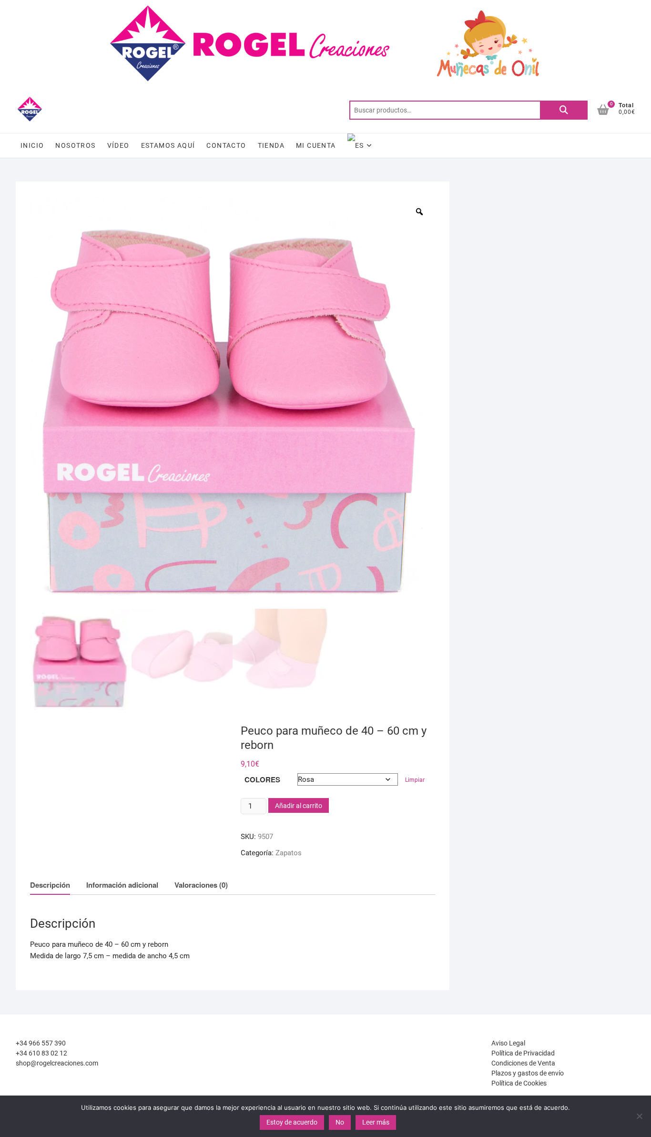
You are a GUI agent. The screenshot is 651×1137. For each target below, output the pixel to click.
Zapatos (288, 853)
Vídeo (118, 145)
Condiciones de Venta (523, 1063)
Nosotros (75, 145)
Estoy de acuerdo (291, 1122)
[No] (639, 1116)
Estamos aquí (168, 145)
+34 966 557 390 (41, 1043)
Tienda (271, 145)
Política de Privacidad (523, 1053)
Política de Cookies (519, 1083)
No (340, 1122)
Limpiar (415, 779)
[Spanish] (360, 145)
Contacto (226, 145)
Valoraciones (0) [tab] (201, 885)
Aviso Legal (508, 1043)
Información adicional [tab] (122, 885)
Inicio (32, 145)
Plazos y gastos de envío (527, 1073)
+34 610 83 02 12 (41, 1053)
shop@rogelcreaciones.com (57, 1063)
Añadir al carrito (298, 805)
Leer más (375, 1122)
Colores (262, 779)
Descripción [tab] (50, 885)
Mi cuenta (316, 145)
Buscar (564, 110)
